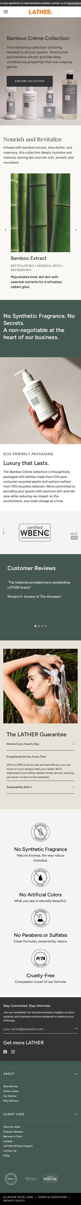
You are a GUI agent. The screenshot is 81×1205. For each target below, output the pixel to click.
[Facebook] (5, 1052)
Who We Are (10, 1086)
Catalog (7, 1141)
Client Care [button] (14, 1114)
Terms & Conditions (52, 1197)
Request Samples (13, 1131)
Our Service (10, 1096)
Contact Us (9, 1150)
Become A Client (13, 1136)
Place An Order (11, 1126)
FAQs (6, 1155)
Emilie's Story (11, 1091)
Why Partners (11, 1100)
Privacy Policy (14, 1200)
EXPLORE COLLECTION (29, 81)
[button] (76, 230)
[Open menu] (9, 11)
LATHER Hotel (16, 1197)
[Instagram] (13, 1052)
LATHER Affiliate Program (18, 1146)
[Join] (74, 1028)
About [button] (9, 1074)
